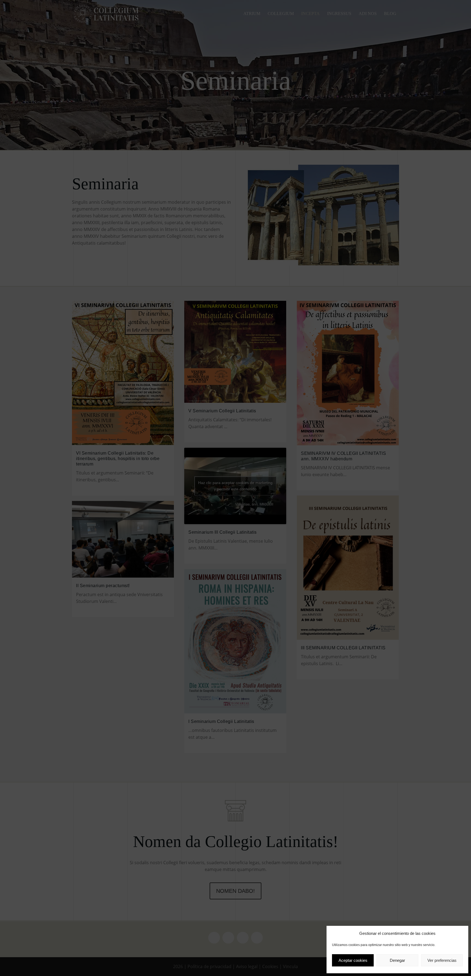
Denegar (397, 960)
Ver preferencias (442, 960)
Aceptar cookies (353, 960)
